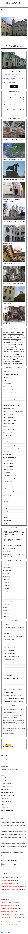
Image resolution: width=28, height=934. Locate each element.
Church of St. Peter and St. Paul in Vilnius (12, 411)
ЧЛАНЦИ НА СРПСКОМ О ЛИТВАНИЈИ (13, 701)
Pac (8, 351)
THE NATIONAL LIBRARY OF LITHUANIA (13, 656)
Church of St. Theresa (8, 414)
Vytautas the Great (20, 363)
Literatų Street (6, 438)
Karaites (5, 344)
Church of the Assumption (8, 417)
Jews (16, 342)
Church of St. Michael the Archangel (11, 405)
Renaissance (6, 353)
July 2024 (5, 582)
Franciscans (5, 340)
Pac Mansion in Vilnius (8, 460)
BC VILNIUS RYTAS (8, 642)
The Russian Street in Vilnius (7, 902)
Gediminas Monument (8, 429)
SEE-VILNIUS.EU (14, 3)
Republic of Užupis (13, 353)
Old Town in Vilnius (10, 349)
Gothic (20, 340)
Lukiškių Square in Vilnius (8, 445)
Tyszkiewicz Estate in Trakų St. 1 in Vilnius (10, 914)
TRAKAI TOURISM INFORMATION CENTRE (14, 672)
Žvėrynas (5, 523)
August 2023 (6, 610)
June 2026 (5, 567)
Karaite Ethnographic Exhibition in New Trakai (11, 889)
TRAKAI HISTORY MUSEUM (10, 662)
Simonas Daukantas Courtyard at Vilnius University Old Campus (12, 200)
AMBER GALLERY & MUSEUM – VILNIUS (13, 683)
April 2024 (5, 588)
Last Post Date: (4, 810)
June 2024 (5, 585)
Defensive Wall (7, 339)
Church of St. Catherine (8, 399)
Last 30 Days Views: (5, 792)
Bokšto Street (6, 383)
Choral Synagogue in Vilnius (7, 880)
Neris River (5, 347)
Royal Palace (20, 353)
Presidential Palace (19, 351)
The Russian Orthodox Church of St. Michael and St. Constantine (14, 222)
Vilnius (15, 359)
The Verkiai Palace (14, 71)
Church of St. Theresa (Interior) (8, 905)
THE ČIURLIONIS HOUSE (9, 653)
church (17, 334)
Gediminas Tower (13, 340)
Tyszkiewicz (19, 356)
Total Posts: (4, 804)
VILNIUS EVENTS (8, 675)
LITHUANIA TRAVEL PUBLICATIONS (12, 695)
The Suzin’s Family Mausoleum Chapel (9, 921)
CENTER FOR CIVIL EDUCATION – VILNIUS (14, 686)
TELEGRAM (6, 624)
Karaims (20, 342)
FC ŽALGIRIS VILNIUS (9, 639)
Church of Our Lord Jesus (8, 392)
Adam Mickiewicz (6, 332)
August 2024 (6, 579)
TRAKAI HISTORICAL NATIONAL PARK (13, 669)
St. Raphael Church (7, 488)
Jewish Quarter (10, 342)
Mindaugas (5, 451)
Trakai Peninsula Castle (12, 356)
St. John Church (6, 484)
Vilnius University (9, 363)
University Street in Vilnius (7, 911)
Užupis (8, 359)
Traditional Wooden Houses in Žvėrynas (9, 892)
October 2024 (6, 573)
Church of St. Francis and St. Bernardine (12, 402)
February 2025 (6, 570)
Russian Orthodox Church (8, 475)
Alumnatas (13, 332)
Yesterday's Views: (5, 783)
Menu (25, 9)
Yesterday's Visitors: (5, 786)
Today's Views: (4, 777)
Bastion (5, 334)
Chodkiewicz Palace (7, 389)
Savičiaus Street (6, 481)
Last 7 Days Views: (5, 789)
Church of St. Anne (7, 396)
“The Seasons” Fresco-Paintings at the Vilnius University (13, 140)
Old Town (19, 347)
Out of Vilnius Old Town (8, 457)
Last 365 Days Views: (6, 795)
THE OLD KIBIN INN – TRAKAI (11, 666)
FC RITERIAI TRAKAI (9, 659)
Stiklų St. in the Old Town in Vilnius (8, 895)
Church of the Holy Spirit (16, 337)
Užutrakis (5, 511)
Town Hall (5, 498)
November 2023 (6, 601)
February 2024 (6, 595)
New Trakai (11, 347)
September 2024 (6, 576)
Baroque (20, 332)
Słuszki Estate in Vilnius (6, 924)
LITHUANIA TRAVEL (8, 692)
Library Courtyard (11, 344)
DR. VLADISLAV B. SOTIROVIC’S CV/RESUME (14, 636)
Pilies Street (12, 351)
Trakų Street (5, 504)
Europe (4, 426)
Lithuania (19, 344)
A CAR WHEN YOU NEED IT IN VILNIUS (13, 689)
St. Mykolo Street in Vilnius (7, 877)
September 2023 (6, 607)
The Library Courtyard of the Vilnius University (11, 886)
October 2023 (6, 604)
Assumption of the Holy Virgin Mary (11, 374)
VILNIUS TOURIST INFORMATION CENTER (14, 698)
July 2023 (5, 613)
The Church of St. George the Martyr (11, 491)
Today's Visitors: (5, 780)
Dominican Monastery (16, 339)
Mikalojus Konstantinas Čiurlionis (10, 448)
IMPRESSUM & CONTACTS (9, 548)
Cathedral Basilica (11, 334)
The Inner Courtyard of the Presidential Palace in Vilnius (13, 917)
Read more (14, 86)
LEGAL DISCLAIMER (7, 551)
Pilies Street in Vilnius (8, 463)
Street (10, 354)
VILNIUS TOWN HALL (9, 650)
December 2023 (6, 598)
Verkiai (4, 514)
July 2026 (5, 564)
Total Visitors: (4, 801)
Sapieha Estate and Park (8, 478)
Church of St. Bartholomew (7, 883)
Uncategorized (6, 508)
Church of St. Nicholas (8, 408)
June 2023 (5, 616)
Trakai (15, 354)
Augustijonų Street (7, 377)
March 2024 (5, 591)
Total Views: (4, 798)
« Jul (4, 114)
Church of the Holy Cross (8, 420)
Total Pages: (4, 807)
